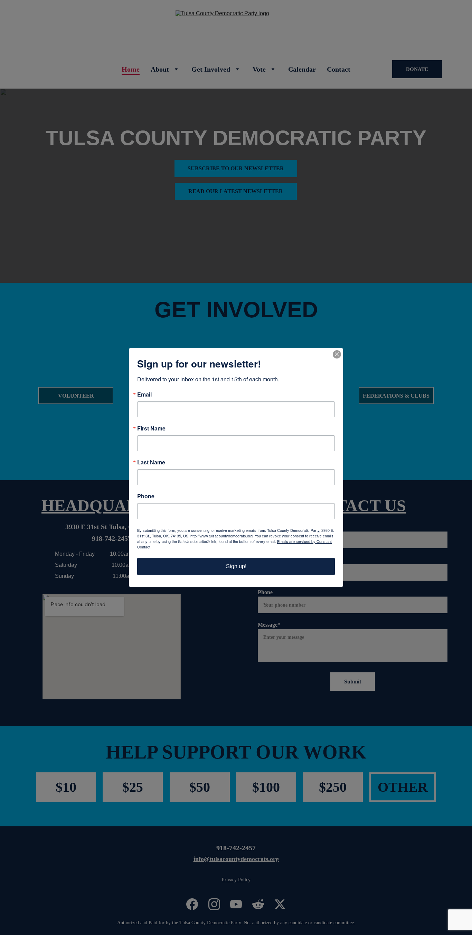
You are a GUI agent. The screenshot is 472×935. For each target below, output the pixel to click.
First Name (151, 428)
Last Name (151, 462)
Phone (145, 496)
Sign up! (236, 566)
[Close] (337, 354)
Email (144, 394)
